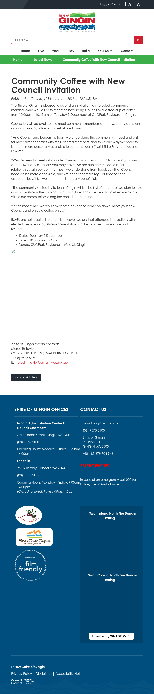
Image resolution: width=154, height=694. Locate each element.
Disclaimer (44, 674)
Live (41, 51)
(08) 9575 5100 (28, 442)
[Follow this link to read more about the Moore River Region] (34, 538)
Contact (127, 51)
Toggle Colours (111, 4)
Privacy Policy (21, 674)
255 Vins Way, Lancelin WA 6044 (41, 468)
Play (71, 51)
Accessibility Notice (69, 674)
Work (56, 51)
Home (25, 51)
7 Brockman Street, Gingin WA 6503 (44, 435)
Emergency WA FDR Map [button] (111, 636)
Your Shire (105, 51)
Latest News (43, 60)
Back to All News (26, 377)
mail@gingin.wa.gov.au (101, 423)
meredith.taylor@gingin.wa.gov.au (41, 362)
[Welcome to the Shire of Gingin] (77, 22)
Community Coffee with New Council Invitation (99, 60)
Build (86, 51)
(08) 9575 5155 (28, 475)
